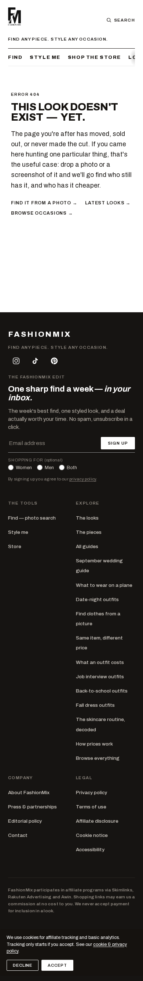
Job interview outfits (100, 676)
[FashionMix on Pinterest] (54, 361)
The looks (87, 518)
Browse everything (98, 758)
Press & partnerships (32, 807)
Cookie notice (92, 835)
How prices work (94, 744)
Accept (57, 965)
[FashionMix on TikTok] (35, 361)
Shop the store (94, 57)
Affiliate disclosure (97, 821)
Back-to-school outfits (102, 691)
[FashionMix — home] (14, 16)
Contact (17, 835)
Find (15, 57)
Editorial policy (25, 821)
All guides (87, 546)
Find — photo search (32, 518)
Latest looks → (107, 202)
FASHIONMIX (39, 334)
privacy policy (82, 479)
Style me (45, 57)
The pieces (89, 532)
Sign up (118, 443)
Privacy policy (91, 792)
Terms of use (91, 807)
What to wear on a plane (104, 585)
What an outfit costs (100, 662)
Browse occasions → (42, 213)
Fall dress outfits (95, 705)
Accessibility (90, 849)
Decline (22, 965)
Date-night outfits (97, 599)
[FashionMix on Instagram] (16, 361)
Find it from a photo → (44, 202)
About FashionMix (29, 792)
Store (14, 546)
